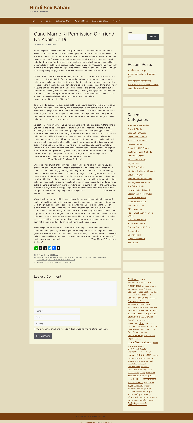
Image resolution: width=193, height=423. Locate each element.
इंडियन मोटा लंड (149, 383)
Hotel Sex (155, 355)
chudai (146, 320)
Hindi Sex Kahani (50, 7)
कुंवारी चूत (147, 386)
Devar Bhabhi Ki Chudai (138, 148)
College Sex (69, 257)
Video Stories (46, 21)
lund (151, 361)
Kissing (137, 361)
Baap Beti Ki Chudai (137, 133)
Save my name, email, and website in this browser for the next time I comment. (72, 329)
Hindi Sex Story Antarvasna (140, 179)
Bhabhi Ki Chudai (134, 310)
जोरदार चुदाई (147, 391)
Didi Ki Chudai (149, 336)
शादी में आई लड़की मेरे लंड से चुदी (139, 81)
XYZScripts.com (107, 422)
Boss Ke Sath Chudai (100, 21)
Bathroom (153, 298)
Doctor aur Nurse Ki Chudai (140, 152)
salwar (142, 376)
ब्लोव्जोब (149, 397)
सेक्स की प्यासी (144, 400)
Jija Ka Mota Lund (140, 358)
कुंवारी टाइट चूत (141, 388)
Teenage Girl (133, 231)
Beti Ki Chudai (132, 307)
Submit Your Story (63, 21)
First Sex (138, 339)
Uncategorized (134, 235)
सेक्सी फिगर (151, 400)
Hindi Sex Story (90, 257)
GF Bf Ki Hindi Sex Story (138, 349)
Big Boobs (60, 257)
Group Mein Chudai (136, 175)
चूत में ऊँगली (139, 391)
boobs (131, 320)
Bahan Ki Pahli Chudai (138, 297)
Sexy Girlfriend (102, 257)
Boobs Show (139, 320)
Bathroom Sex (133, 304)
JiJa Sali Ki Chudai (136, 186)
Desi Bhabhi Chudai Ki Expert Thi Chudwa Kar (54, 262)
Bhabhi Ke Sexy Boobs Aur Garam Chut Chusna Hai (56, 260)
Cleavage (131, 326)
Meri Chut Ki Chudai (137, 201)
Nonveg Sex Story (136, 205)
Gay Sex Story (134, 163)
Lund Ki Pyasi (142, 364)
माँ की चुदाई (130, 400)
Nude (149, 369)
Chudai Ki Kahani (133, 323)
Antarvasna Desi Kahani (149, 286)
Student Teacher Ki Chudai (140, 227)
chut (141, 323)
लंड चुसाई (136, 400)
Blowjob (149, 316)
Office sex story (135, 209)
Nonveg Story (142, 369)
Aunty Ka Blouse (132, 289)
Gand (129, 346)
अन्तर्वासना (137, 378)
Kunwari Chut (144, 361)
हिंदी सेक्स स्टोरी (137, 404)
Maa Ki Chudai (134, 367)
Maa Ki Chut (145, 367)
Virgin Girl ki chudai (136, 239)
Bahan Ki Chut (50, 257)
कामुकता (130, 386)
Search (131, 32)
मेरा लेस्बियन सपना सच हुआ (137, 70)
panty (142, 372)
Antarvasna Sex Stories (138, 125)
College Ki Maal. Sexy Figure (146, 326)
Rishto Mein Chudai (136, 223)
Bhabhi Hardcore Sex (147, 307)
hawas (131, 355)
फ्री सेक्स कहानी (133, 397)
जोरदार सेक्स (130, 394)
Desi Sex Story (135, 335)
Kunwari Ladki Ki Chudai (139, 190)
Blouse (141, 317)
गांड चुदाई (149, 388)
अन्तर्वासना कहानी (149, 379)
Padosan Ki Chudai (133, 373)
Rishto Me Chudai (133, 376)
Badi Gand (40, 257)
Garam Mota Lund (139, 346)
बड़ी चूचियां (154, 397)
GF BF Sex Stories (136, 167)
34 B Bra (143, 280)
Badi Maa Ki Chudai (134, 295)
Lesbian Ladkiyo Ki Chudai (140, 194)
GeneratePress (111, 417)
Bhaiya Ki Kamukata (136, 313)
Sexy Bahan (150, 376)
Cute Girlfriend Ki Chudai (136, 329)
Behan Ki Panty (145, 304)
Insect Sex (131, 358)
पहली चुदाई (138, 394)
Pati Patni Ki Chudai (137, 219)
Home (34, 21)
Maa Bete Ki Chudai (137, 198)
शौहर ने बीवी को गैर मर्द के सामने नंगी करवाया (143, 85)
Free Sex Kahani (139, 342)
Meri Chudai (132, 369)
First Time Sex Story (137, 159)
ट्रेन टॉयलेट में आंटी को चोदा (138, 88)
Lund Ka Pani (132, 364)
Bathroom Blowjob (138, 301)
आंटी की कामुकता (135, 382)
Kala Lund (150, 358)
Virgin (130, 379)
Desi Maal (143, 332)
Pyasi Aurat (150, 373)
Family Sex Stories (136, 156)
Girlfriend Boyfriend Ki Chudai (47, 255)
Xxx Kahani (133, 242)
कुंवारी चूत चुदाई (132, 388)
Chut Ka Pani (149, 323)
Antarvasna (134, 285)
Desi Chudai (150, 329)
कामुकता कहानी (138, 386)
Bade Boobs (144, 292)
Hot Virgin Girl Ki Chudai (139, 182)
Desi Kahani (79, 257)
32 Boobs (133, 279)
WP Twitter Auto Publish (88, 422)
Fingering (131, 339)
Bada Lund (133, 292)
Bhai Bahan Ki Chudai (137, 137)
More (115, 21)
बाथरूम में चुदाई (142, 397)
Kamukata (131, 361)
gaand (155, 343)
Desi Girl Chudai (135, 144)
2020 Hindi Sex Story (135, 282)
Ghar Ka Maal (133, 352)
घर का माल (131, 391)
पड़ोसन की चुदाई (147, 394)
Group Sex (149, 352)
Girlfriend (142, 352)
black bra (133, 316)
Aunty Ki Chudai (81, 21)
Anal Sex (147, 282)
